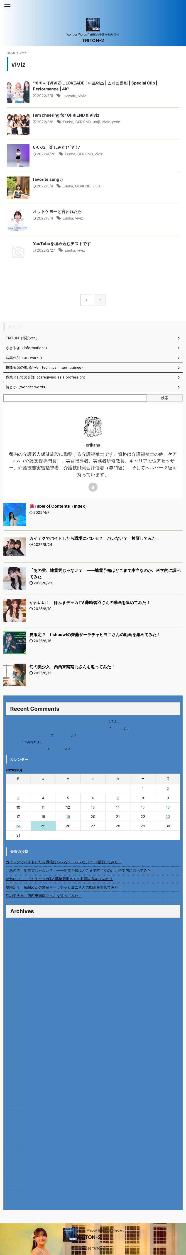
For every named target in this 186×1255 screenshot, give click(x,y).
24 (18, 826)
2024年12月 (16, 1024)
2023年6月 (15, 1115)
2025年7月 (15, 989)
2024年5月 (15, 1060)
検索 (164, 398)
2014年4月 (15, 1200)
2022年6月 (15, 1175)
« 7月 (10, 842)
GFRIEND (83, 122)
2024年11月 (15, 1030)
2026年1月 (15, 959)
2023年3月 (15, 1130)
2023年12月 (16, 1085)
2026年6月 (15, 934)
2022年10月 (16, 1155)
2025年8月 (15, 984)
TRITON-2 (93, 40)
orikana (117, 728)
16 (168, 807)
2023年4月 (15, 1125)
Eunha (68, 122)
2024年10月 (16, 1035)
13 (93, 807)
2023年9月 (15, 1100)
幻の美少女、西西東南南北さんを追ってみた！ (72, 666)
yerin (116, 122)
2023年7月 (15, 1110)
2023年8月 (15, 1105)
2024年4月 (15, 1065)
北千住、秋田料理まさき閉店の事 (28, 735)
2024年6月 (15, 1055)
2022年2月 (15, 1195)
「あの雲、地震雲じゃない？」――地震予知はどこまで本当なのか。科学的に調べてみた (78, 870)
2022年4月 (15, 1185)
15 (143, 807)
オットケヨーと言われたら (57, 211)
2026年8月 (15, 924)
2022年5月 (15, 1180)
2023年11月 (15, 1090)
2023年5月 (15, 1120)
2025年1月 (15, 1019)
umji (96, 122)
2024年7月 (15, 1050)
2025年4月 (15, 1004)
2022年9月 (15, 1160)
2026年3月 (15, 949)
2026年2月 (15, 954)
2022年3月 (15, 1190)
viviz (82, 95)
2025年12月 (16, 964)
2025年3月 (15, 1009)
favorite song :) (48, 179)
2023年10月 (16, 1095)
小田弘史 (58, 749)
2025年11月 (15, 969)
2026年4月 (15, 944)
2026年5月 (15, 939)
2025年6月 (15, 994)
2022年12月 (16, 1145)
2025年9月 (15, 979)
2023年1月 (15, 1140)
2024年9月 (15, 1040)
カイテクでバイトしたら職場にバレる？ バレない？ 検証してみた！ (94, 538)
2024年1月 (15, 1080)
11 (43, 807)
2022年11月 (15, 1150)
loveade (69, 95)
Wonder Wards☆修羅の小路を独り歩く (101, 1230)
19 (68, 816)
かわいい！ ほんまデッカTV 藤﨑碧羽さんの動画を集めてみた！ (89, 602)
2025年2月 (15, 1014)
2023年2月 (15, 1135)
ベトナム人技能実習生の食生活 (26, 749)
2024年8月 (15, 1045)
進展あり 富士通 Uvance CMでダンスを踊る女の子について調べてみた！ (56, 721)
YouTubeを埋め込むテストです (62, 243)
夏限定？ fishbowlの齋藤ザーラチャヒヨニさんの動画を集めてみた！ (95, 634)
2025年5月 (15, 999)
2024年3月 (15, 1070)
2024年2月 (15, 1075)
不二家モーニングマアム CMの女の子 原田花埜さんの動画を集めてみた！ (57, 728)
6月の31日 (13, 742)
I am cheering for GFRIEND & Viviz (66, 115)
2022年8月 (15, 1165)
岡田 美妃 (62, 735)
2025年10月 (16, 974)
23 (168, 816)
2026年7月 (15, 929)
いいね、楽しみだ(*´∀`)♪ (56, 147)
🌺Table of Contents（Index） (59, 506)
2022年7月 (15, 1170)
